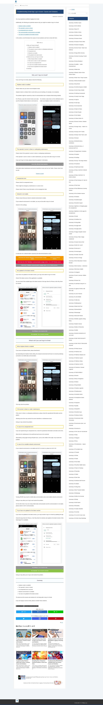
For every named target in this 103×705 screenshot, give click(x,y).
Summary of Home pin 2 (74, 248)
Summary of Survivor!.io (74, 428)
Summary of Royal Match (75, 385)
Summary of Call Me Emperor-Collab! (78, 87)
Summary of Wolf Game (74, 502)
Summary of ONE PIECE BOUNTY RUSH (77, 339)
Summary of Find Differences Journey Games (78, 189)
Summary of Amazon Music (75, 38)
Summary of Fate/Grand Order (76, 167)
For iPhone (39, 331)
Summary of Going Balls (74, 222)
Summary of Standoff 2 (74, 408)
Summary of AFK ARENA (75, 26)
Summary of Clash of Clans (75, 109)
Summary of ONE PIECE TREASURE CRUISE (78, 344)
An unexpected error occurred (25, 30)
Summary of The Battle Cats (75, 449)
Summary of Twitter (73, 474)
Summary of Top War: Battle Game (77, 464)
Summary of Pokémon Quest (76, 358)
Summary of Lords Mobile (75, 296)
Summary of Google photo (75, 228)
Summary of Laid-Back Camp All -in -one (77, 284)
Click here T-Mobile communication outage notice (39, 265)
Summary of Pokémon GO (75, 351)
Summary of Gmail (73, 216)
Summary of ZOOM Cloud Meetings (77, 518)
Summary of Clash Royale (75, 112)
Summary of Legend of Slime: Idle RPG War (77, 289)
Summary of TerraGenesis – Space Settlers (77, 445)
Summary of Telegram (74, 437)
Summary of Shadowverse (75, 391)
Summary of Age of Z (74, 29)
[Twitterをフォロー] (23, 618)
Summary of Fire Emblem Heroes (77, 193)
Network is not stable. (32, 53)
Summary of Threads (74, 452)
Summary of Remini (73, 375)
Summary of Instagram (74, 272)
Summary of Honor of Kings (75, 257)
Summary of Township (74, 471)
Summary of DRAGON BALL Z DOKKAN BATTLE (76, 147)
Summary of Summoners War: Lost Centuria (77, 424)
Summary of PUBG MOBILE (75, 372)
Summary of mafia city (74, 300)
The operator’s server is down (25, 28)
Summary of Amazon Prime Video (77, 41)
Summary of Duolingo (74, 157)
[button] (86, 13)
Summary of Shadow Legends (76, 388)
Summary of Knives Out (74, 280)
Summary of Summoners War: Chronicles (76, 419)
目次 (38, 42)
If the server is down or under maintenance (37, 60)
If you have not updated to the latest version (37, 66)
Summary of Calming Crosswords (77, 93)
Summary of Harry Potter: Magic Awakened (76, 237)
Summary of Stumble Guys (75, 412)
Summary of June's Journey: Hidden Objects (77, 276)
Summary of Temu (73, 441)
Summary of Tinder (73, 458)
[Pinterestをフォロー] (56, 618)
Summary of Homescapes (75, 251)
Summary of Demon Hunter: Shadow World (77, 122)
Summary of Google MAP (75, 225)
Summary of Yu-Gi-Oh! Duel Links (77, 515)
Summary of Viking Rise (74, 486)
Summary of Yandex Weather (76, 508)
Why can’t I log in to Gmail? (33, 45)
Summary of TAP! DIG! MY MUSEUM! (78, 431)
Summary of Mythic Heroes (75, 323)
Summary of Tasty (73, 434)
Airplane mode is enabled (24, 26)
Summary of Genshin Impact (75, 203)
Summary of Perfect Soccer (75, 348)
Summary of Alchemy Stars (75, 35)
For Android (39, 334)
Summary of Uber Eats (74, 477)
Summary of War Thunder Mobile (77, 490)
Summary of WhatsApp (74, 493)
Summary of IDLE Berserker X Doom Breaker (77, 261)
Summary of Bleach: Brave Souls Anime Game (77, 73)
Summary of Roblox (73, 381)
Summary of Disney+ (74, 138)
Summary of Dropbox (74, 154)
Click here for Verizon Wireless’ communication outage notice (39, 258)
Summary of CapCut (74, 99)
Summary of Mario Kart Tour (75, 306)
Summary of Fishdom (74, 196)
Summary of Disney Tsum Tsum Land (78, 134)
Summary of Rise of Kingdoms (76, 378)
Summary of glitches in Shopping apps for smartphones (78, 207)
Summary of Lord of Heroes (75, 293)
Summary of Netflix (73, 330)
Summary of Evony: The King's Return (78, 160)
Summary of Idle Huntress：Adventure (78, 266)
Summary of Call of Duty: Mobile (76, 90)
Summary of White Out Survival (76, 496)
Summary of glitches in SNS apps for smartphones (77, 212)
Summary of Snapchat (74, 402)
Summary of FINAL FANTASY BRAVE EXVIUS (78, 171)
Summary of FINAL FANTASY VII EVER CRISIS (77, 176)
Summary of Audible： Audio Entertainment (76, 65)
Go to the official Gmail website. (40, 164)
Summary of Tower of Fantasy (76, 468)
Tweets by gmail (40, 173)
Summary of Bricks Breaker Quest (77, 80)
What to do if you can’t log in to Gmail (35, 56)
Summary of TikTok (73, 455)
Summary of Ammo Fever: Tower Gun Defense (78, 48)
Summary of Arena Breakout (75, 61)
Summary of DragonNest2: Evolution (77, 151)
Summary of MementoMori (75, 309)
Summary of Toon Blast (74, 461)
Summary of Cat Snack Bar (75, 105)
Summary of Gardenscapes (75, 199)
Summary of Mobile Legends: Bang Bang (77, 319)
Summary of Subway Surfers (76, 415)
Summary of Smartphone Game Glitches (76, 398)
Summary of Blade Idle (74, 69)
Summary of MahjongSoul (75, 303)
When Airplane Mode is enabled (35, 58)
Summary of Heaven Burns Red (76, 242)
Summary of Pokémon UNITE (76, 364)
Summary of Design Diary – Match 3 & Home (78, 127)
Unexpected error (32, 51)
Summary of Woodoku (74, 505)
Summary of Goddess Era (75, 219)
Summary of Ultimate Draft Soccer (77, 480)
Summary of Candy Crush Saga (76, 96)
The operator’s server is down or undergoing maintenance (40, 49)
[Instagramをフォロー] (39, 618)
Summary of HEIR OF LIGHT (76, 245)
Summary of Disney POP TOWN (76, 131)
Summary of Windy (73, 499)
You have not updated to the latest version (28, 34)
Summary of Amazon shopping (76, 44)
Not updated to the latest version (35, 55)
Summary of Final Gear (74, 185)
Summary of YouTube (74, 512)
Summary (29, 68)
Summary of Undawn (74, 483)
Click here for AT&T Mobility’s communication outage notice (39, 262)
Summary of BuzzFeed (74, 83)
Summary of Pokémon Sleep (76, 361)
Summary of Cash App (74, 102)
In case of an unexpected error (34, 62)
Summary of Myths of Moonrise (76, 327)
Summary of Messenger (74, 312)
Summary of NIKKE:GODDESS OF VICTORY (77, 334)
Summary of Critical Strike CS (76, 118)
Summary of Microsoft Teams (76, 315)
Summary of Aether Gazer (75, 22)
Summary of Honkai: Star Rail (76, 254)
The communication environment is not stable (29, 32)
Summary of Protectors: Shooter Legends (76, 368)
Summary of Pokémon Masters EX (77, 354)
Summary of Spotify (73, 405)
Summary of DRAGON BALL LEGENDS (76, 142)
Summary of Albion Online (75, 32)
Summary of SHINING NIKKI (76, 394)
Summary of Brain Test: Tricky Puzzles (78, 77)
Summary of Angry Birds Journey (77, 53)
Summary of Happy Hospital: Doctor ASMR (77, 232)
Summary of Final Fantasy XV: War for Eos (78, 181)
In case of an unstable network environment (37, 64)
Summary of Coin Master (75, 115)
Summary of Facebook (74, 163)
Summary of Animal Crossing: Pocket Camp (78, 57)
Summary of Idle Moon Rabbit (76, 269)
